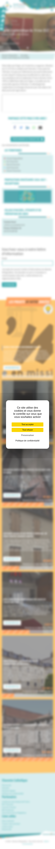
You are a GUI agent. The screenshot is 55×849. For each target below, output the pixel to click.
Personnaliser (27, 435)
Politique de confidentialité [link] (27, 441)
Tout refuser (27, 430)
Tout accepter (27, 424)
